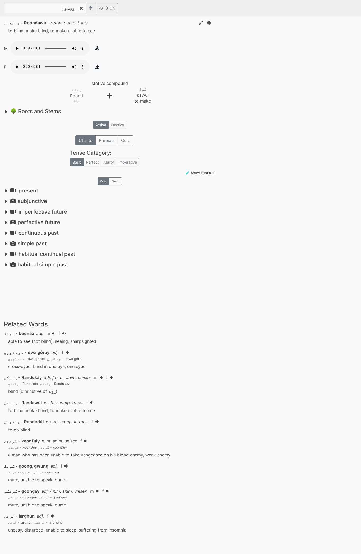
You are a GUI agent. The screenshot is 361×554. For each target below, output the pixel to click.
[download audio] (97, 48)
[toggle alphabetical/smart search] (90, 8)
